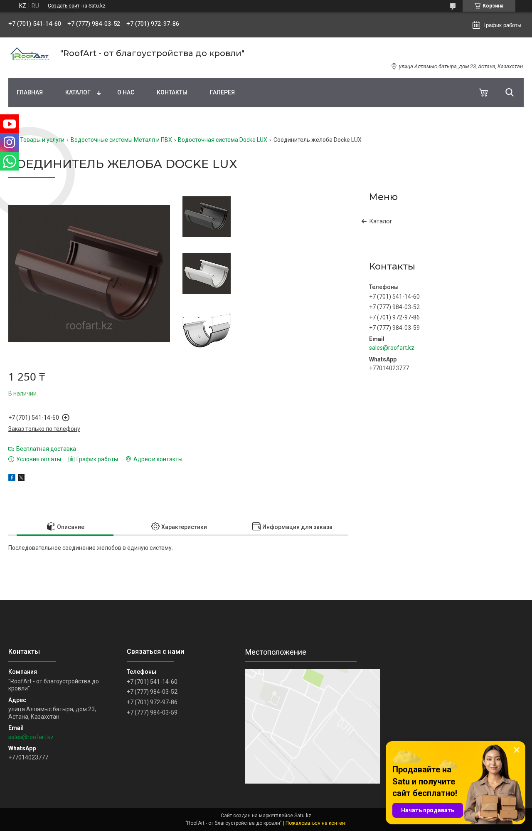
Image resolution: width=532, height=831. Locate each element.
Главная (30, 92)
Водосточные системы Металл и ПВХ (121, 139)
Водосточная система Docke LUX (222, 139)
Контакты (172, 92)
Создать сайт (63, 6)
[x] (21, 478)
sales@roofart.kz (391, 347)
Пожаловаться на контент (316, 823)
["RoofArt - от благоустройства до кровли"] (29, 53)
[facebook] (11, 478)
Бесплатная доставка (46, 448)
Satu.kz (302, 816)
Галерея (222, 92)
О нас (125, 92)
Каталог (78, 92)
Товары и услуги (42, 139)
